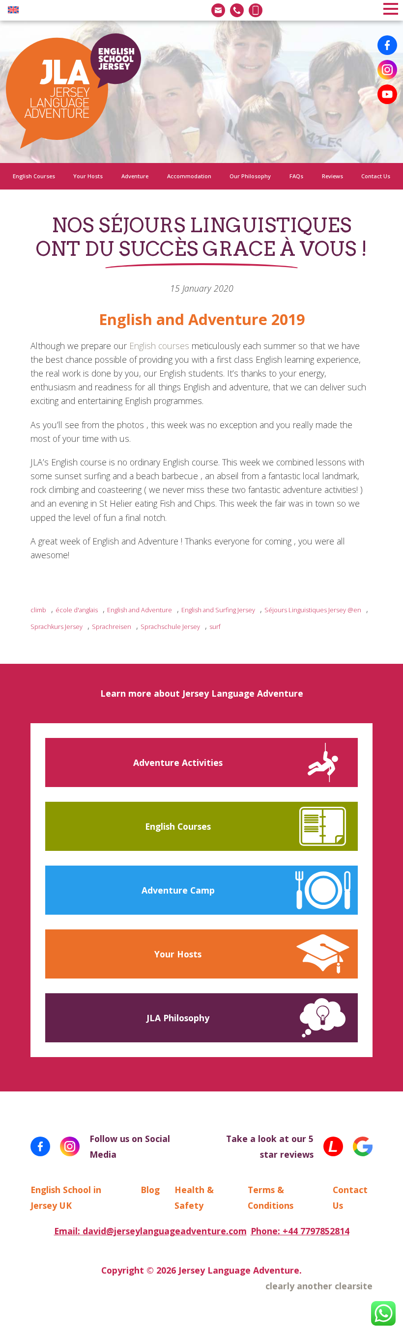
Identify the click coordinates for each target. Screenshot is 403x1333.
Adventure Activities (178, 762)
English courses (159, 346)
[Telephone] (237, 10)
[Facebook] (387, 45)
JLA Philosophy (177, 1018)
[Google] (363, 1146)
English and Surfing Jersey (218, 609)
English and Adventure (139, 609)
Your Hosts (88, 176)
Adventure (134, 176)
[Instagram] (387, 70)
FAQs (296, 176)
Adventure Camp (178, 890)
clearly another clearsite (319, 1286)
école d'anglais (77, 609)
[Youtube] (387, 94)
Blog (150, 1190)
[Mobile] (255, 10)
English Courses (34, 176)
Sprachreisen (111, 626)
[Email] (218, 10)
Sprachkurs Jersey (56, 626)
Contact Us (375, 176)
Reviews (332, 176)
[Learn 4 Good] (333, 1146)
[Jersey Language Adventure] (73, 92)
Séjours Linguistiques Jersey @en (312, 609)
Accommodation (189, 176)
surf (215, 626)
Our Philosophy (250, 176)
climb (38, 609)
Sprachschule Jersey (170, 626)
